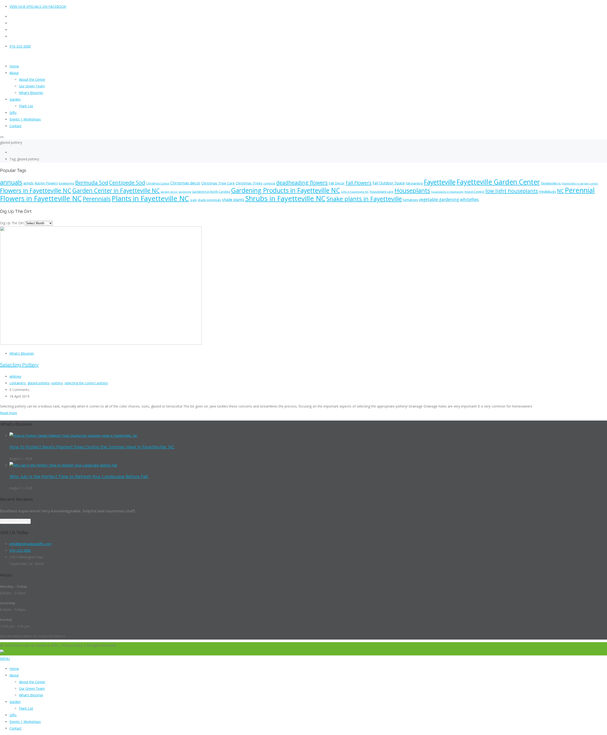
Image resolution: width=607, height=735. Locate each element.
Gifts (13, 715)
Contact (15, 728)
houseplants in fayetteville (447, 191)
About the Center (32, 682)
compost (269, 183)
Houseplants (412, 190)
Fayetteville (439, 182)
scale (193, 200)
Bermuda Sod (91, 182)
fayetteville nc (551, 183)
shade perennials (209, 200)
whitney (15, 376)
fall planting (414, 183)
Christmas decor (185, 183)
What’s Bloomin (31, 695)
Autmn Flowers (46, 183)
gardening (185, 191)
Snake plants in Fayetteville (364, 198)
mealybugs (547, 191)
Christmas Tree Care (218, 183)
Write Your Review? (15, 521)
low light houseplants (511, 190)
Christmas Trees (249, 183)
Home (14, 668)
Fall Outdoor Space (388, 183)
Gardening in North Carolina (211, 192)
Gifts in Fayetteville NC (355, 191)
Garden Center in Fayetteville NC (116, 190)
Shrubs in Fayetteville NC (285, 198)
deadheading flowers (302, 182)
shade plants (233, 199)
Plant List (26, 708)
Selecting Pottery (19, 365)
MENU (5, 658)
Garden (15, 701)
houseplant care (381, 191)
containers (17, 383)
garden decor (169, 191)
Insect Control (474, 191)
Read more (8, 413)
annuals (11, 182)
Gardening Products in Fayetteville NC (285, 190)
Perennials (97, 199)
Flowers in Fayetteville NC (35, 190)
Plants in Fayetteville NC (150, 198)
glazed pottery (39, 383)
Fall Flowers (359, 182)
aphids (28, 183)
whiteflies (469, 199)
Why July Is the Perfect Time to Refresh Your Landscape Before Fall (78, 476)
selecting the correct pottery (86, 383)
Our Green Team (32, 688)
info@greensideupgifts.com (30, 544)
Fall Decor (337, 183)
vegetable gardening (439, 199)
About (14, 675)
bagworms (66, 183)
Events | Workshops (25, 721)
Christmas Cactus (157, 183)
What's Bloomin (21, 353)
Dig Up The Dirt (12, 223)
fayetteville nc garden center (580, 183)
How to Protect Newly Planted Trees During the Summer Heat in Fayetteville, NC (92, 446)
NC (560, 190)
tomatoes (410, 199)
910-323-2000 (20, 46)
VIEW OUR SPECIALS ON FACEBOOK (37, 6)
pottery (57, 383)
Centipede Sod (127, 182)
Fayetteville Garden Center (498, 181)
